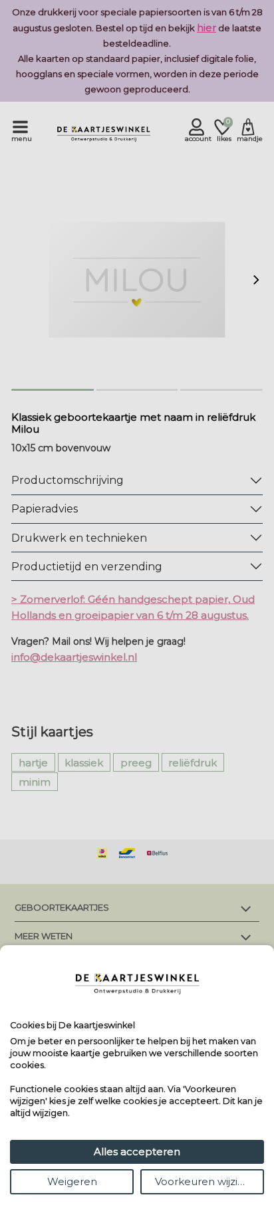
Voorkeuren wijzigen (206, 1181)
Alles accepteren (137, 1151)
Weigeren (72, 1181)
